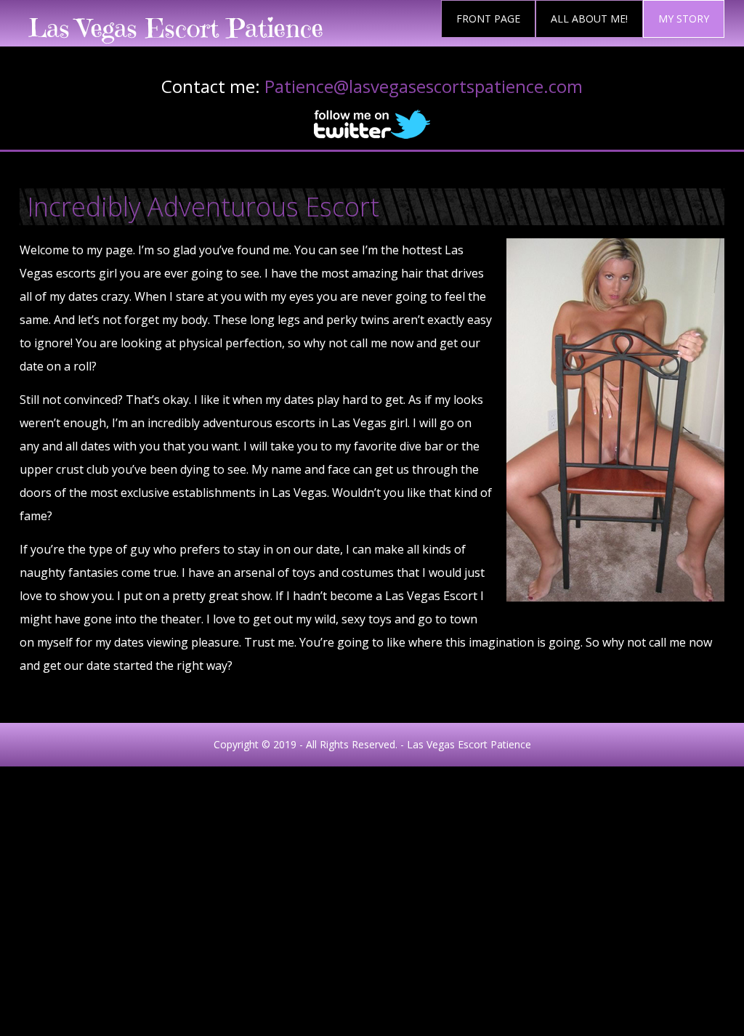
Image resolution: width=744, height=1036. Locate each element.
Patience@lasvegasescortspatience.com (423, 86)
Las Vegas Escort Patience (175, 28)
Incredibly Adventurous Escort (203, 206)
